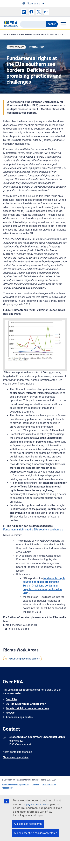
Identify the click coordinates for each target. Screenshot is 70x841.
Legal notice (23, 785)
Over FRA (11, 699)
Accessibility (7, 788)
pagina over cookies (37, 804)
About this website (10, 785)
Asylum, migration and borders (24, 658)
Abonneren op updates (19, 717)
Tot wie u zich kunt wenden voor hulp (27, 708)
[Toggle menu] (63, 24)
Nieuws (10, 712)
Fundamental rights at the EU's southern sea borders (33, 529)
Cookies (35, 785)
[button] (24, 12)
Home (5, 34)
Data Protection (49, 785)
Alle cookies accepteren (28, 823)
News (13, 34)
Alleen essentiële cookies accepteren (35, 833)
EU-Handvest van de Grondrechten (26, 703)
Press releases (25, 34)
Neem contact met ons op (17, 751)
